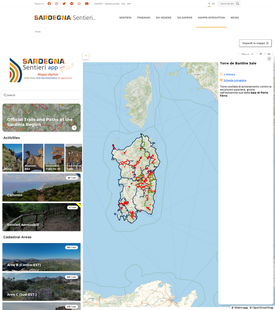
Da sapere (184, 17)
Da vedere (164, 17)
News (235, 17)
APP (128, 4)
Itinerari (143, 17)
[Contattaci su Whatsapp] (79, 4)
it (209, 4)
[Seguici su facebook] (49, 4)
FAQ (123, 4)
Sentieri (125, 17)
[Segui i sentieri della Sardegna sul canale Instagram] (57, 4)
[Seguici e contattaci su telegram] (72, 4)
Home (38, 32)
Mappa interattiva (211, 17)
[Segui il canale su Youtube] (87, 4)
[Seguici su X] (64, 4)
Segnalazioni (112, 4)
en (213, 4)
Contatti (98, 4)
